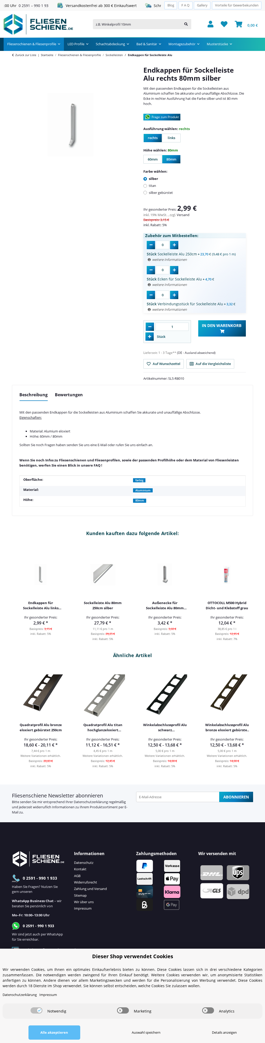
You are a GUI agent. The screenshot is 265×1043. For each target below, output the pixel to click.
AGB (77, 875)
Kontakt (80, 869)
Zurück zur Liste (25, 55)
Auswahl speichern (146, 1032)
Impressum (83, 908)
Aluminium (143, 490)
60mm (155, 160)
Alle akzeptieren (54, 1032)
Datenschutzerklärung (91, 802)
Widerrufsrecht (85, 882)
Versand (183, 214)
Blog (170, 5)
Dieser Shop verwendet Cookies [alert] (132, 956)
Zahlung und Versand (90, 888)
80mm (173, 160)
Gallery (202, 5)
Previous (19, 593)
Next (245, 593)
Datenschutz (83, 862)
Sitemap (80, 895)
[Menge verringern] (150, 327)
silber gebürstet (161, 192)
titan (152, 185)
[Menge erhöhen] (149, 336)
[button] (210, 24)
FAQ (97, 465)
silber (153, 178)
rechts (155, 138)
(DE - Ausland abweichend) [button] (196, 353)
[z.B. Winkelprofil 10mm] (186, 24)
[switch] (36, 1010)
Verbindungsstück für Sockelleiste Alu (185, 303)
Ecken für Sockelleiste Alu (174, 279)
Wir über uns (84, 902)
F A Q (185, 5)
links (173, 138)
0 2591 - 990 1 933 (40, 878)
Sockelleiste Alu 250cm (172, 254)
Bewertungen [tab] (69, 395)
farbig (139, 480)
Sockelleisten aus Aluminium (100, 412)
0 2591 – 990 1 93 (24, 5)
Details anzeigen (224, 1032)
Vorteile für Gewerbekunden (237, 5)
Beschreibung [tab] (33, 395)
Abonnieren (236, 797)
